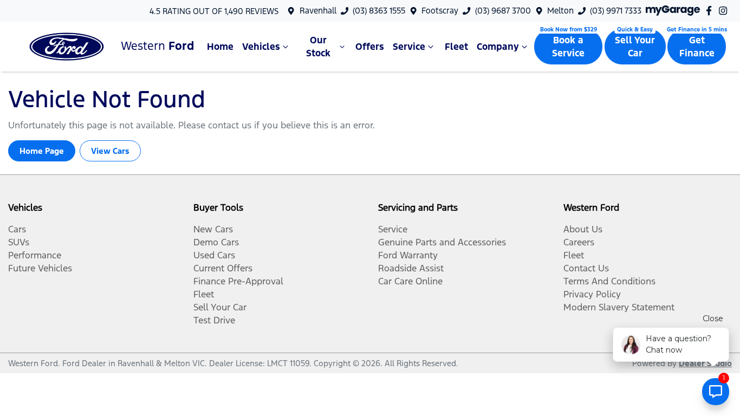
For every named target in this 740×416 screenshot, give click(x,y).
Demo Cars (216, 242)
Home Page (42, 151)
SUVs (18, 242)
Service (409, 47)
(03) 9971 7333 (615, 10)
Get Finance (697, 46)
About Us (582, 229)
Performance (34, 255)
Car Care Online (410, 281)
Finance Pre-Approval (238, 281)
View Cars (110, 151)
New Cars (213, 229)
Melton (560, 10)
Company (498, 47)
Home (220, 47)
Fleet (456, 47)
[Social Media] (711, 10)
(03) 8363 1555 (379, 10)
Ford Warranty (408, 255)
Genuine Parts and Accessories (442, 242)
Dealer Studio (705, 363)
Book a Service (568, 46)
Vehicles (261, 47)
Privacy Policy (592, 294)
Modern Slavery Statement (618, 307)
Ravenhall (318, 10)
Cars (17, 229)
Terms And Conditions (609, 281)
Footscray (439, 10)
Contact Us (586, 268)
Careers (578, 242)
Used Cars (214, 255)
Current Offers (222, 268)
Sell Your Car (635, 46)
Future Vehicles (40, 268)
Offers (369, 47)
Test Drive (214, 320)
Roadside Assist (411, 268)
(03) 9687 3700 (503, 10)
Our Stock (318, 46)
